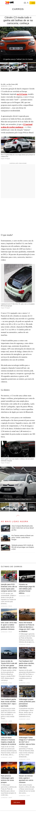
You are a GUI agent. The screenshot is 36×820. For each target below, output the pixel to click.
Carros (18, 9)
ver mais (16, 802)
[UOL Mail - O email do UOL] (25, 3)
